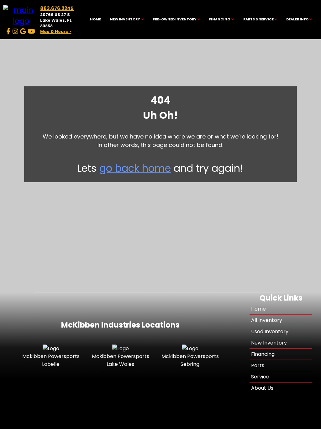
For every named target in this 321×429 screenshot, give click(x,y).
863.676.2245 (57, 8)
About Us (262, 388)
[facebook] (9, 31)
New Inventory (269, 342)
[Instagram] (15, 31)
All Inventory (266, 320)
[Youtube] (31, 31)
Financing (263, 354)
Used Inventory (269, 331)
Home (258, 308)
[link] (95, 19)
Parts (257, 365)
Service (260, 376)
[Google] (23, 31)
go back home (135, 168)
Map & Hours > (55, 31)
